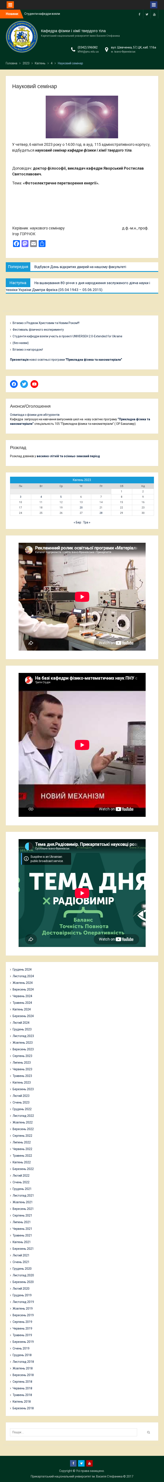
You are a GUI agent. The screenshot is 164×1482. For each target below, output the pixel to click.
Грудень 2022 (22, 1109)
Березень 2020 (23, 1282)
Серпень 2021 (22, 1215)
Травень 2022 (22, 1155)
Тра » (86, 522)
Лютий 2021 (21, 1255)
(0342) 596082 (88, 47)
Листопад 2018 (23, 1361)
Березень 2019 (23, 1341)
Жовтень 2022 (23, 1122)
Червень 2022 (22, 1149)
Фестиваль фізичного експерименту (38, 329)
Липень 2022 (22, 1142)
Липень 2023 (22, 1062)
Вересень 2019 (23, 1315)
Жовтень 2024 (23, 982)
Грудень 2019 (22, 1295)
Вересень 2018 (23, 1375)
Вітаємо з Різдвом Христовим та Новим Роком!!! (46, 323)
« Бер (77, 522)
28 (101, 512)
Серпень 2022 (22, 1135)
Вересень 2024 (23, 989)
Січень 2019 (21, 1348)
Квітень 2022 (22, 1162)
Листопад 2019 (23, 1302)
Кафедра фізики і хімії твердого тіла (73, 31)
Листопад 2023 (23, 1036)
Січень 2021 (21, 1262)
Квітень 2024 (22, 1009)
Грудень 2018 (22, 1355)
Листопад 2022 (23, 1115)
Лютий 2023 (21, 1096)
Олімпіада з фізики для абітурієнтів (35, 414)
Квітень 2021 (22, 1242)
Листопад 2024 (23, 976)
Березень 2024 (23, 1016)
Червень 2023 (22, 1069)
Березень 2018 (23, 1408)
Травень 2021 (22, 1235)
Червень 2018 (22, 1388)
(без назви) (21, 343)
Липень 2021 (22, 1222)
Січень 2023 (21, 1102)
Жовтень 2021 (23, 1202)
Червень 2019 (22, 1328)
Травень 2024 (22, 1002)
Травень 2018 (22, 1395)
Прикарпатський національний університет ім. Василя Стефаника (77, 1476)
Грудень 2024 (22, 969)
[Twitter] (147, 14)
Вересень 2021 (23, 1209)
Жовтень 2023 (23, 1042)
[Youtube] (154, 14)
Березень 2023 (23, 1089)
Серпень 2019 (22, 1322)
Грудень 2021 (22, 1189)
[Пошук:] (74, 1432)
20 (81, 507)
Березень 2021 (23, 1248)
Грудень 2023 (22, 1029)
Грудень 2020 (22, 1268)
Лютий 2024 (21, 1022)
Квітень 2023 (22, 1082)
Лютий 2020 (21, 1288)
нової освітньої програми (66, 359)
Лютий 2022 (21, 1175)
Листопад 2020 (23, 1275)
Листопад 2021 (23, 1195)
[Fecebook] (139, 14)
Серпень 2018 (22, 1381)
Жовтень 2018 (23, 1368)
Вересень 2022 (23, 1129)
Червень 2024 (22, 996)
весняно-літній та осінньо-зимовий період (68, 456)
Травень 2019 (22, 1335)
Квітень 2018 (22, 1401)
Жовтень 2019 (23, 1308)
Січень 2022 (21, 1182)
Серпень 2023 (22, 1056)
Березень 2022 (23, 1169)
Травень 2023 (22, 1076)
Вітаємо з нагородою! (28, 349)
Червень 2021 (22, 1228)
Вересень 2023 (23, 1049)
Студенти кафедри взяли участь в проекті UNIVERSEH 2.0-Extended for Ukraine (67, 336)
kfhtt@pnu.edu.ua (88, 51)
